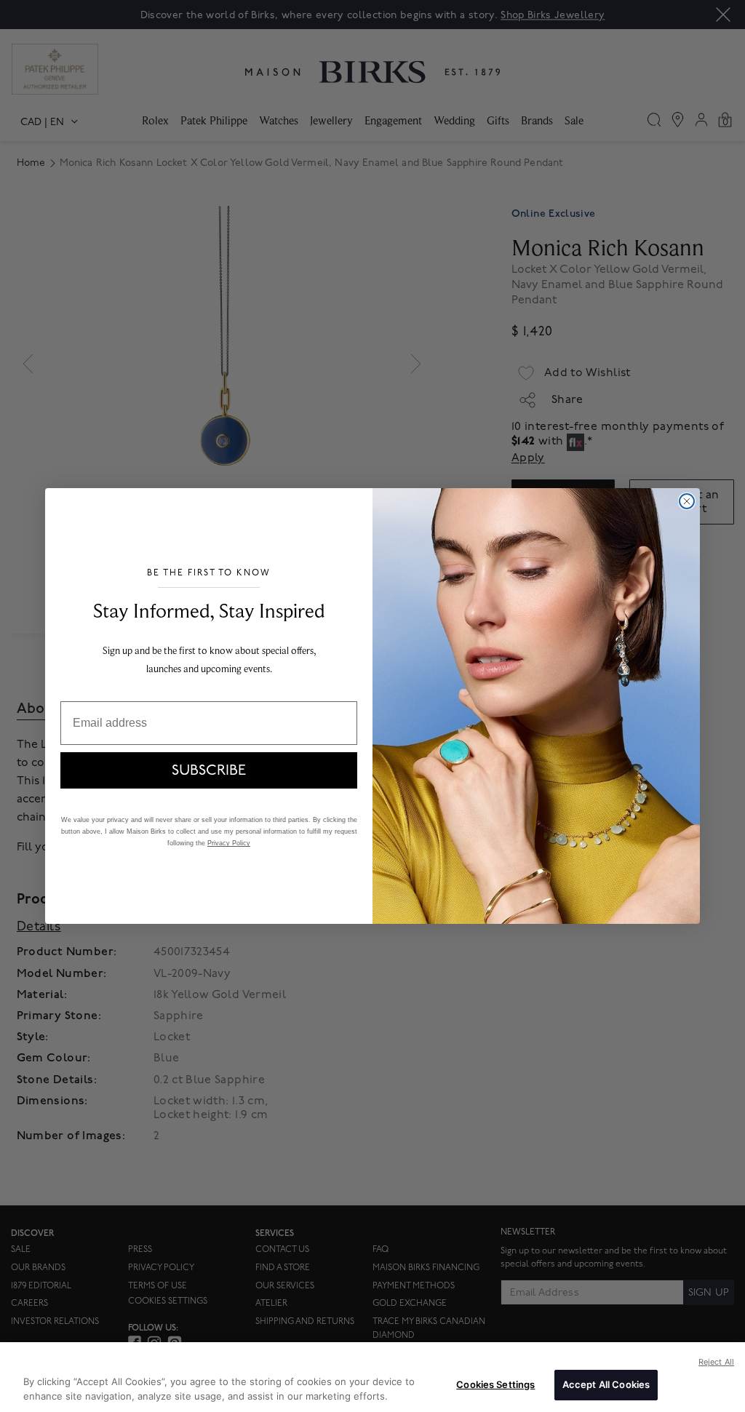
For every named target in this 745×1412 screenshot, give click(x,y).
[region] (372, 1377)
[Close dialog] (687, 501)
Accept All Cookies (606, 1384)
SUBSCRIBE (209, 770)
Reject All (716, 1362)
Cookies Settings (495, 1384)
